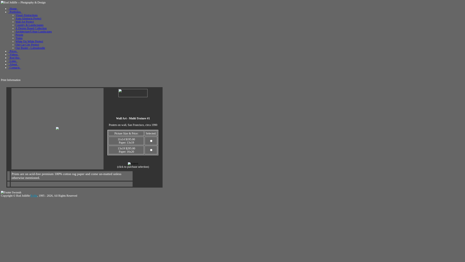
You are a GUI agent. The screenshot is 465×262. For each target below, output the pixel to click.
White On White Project (29, 41)
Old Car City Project (27, 44)
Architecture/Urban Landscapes (33, 31)
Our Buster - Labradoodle (30, 47)
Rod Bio (14, 57)
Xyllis (33, 195)
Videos (13, 54)
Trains (19, 38)
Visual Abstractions (26, 15)
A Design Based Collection (31, 28)
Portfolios (15, 11)
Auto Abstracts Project (28, 18)
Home (13, 8)
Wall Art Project (24, 21)
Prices (13, 51)
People (19, 34)
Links (13, 61)
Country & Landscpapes (29, 25)
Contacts (14, 67)
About (13, 64)
